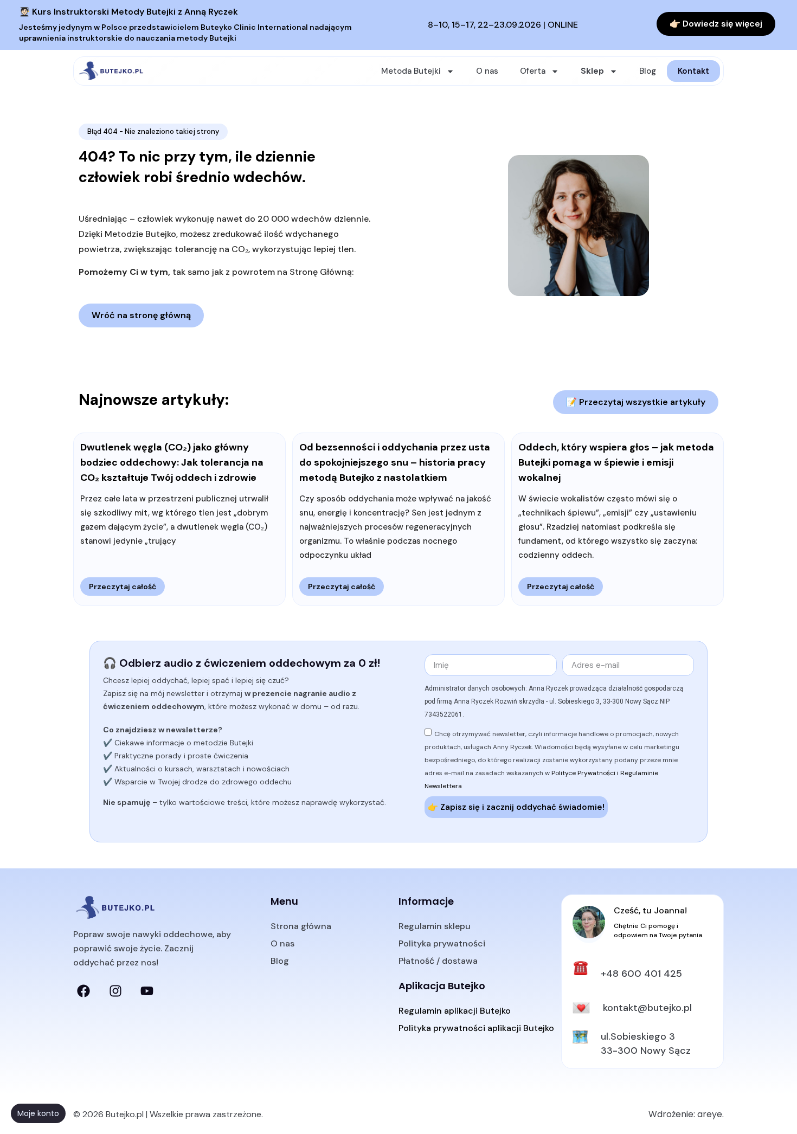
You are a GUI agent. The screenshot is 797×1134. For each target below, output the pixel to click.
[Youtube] (147, 991)
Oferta (532, 71)
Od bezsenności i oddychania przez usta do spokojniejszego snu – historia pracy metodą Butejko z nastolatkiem (394, 462)
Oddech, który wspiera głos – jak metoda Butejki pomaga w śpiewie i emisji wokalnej (616, 462)
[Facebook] (83, 991)
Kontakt (693, 71)
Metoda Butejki (411, 71)
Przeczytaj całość (122, 586)
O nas (487, 71)
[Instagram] (115, 991)
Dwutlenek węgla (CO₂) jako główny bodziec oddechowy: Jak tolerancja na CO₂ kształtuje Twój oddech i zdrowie (171, 462)
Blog (647, 71)
